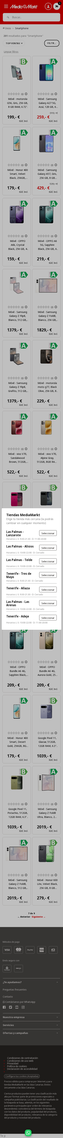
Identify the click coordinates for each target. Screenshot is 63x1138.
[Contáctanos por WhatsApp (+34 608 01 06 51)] (59, 1134)
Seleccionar (47, 533)
